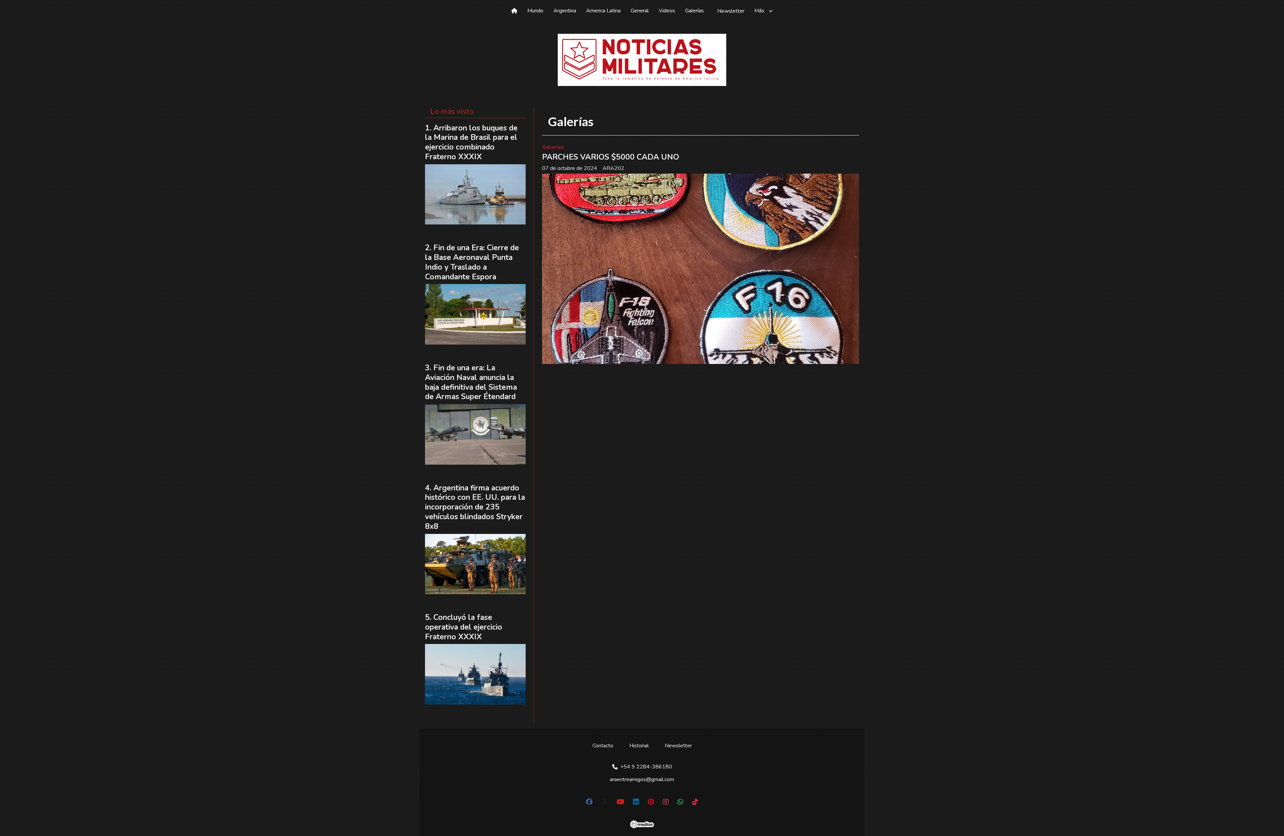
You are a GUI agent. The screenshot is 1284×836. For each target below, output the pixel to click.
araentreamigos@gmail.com (642, 779)
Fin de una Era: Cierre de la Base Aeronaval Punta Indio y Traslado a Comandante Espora (472, 262)
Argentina (564, 10)
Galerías (694, 10)
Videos (667, 10)
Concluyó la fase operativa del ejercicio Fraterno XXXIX (463, 627)
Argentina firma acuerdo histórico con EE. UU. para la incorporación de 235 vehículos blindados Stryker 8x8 (475, 507)
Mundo (535, 10)
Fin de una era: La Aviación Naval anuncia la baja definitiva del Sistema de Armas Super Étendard (471, 382)
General (640, 10)
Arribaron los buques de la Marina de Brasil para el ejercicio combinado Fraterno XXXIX (471, 142)
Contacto (603, 745)
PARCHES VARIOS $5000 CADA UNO (610, 157)
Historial (639, 745)
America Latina (603, 10)
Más (759, 10)
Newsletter (730, 11)
